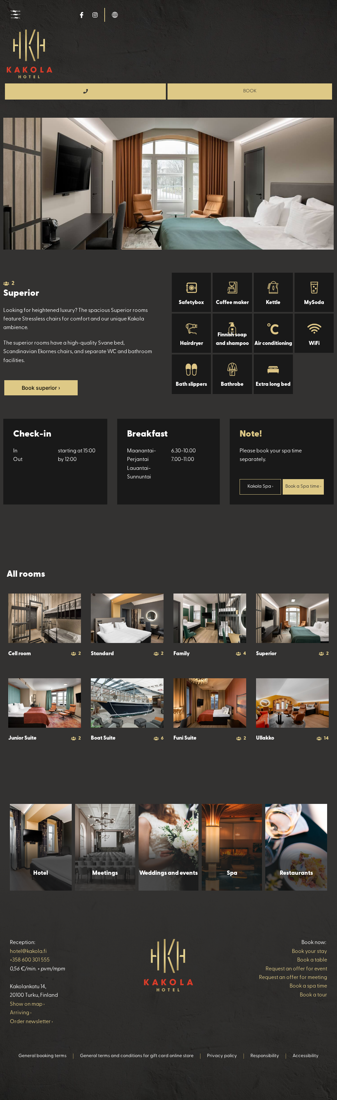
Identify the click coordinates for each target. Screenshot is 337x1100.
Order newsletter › (31, 1021)
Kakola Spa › (260, 486)
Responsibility (264, 1056)
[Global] (114, 14)
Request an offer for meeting (293, 977)
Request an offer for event (296, 969)
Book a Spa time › (303, 486)
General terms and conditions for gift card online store (137, 1056)
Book (249, 91)
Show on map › (27, 1004)
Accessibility (306, 1056)
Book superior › (41, 387)
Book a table (312, 960)
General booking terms (42, 1056)
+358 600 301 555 (30, 960)
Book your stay (309, 951)
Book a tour (313, 995)
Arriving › (21, 1013)
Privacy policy (222, 1056)
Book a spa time (308, 986)
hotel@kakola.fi (28, 951)
